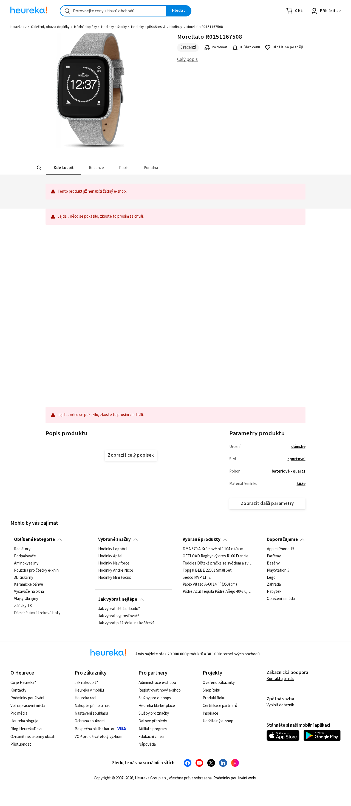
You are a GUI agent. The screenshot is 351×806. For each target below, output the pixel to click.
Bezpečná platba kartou (95, 729)
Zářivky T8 (23, 606)
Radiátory (22, 549)
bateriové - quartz (288, 471)
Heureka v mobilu (89, 690)
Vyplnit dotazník (280, 705)
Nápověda (147, 744)
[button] (63, 168)
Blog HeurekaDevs (26, 729)
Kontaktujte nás (280, 679)
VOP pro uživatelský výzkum (98, 737)
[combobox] (113, 10)
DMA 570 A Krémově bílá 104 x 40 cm (213, 549)
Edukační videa (151, 737)
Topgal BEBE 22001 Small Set (207, 570)
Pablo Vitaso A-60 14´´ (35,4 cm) (210, 584)
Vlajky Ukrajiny (26, 599)
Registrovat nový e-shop (159, 690)
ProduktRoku (214, 698)
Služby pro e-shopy (154, 698)
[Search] (39, 168)
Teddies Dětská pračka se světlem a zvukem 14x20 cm (218, 563)
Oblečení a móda (281, 599)
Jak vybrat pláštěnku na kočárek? (126, 623)
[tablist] (140, 168)
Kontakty (18, 690)
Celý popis (187, 59)
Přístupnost (20, 744)
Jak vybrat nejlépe (117, 599)
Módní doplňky (85, 26)
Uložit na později (288, 47)
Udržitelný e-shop (218, 721)
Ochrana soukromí (90, 721)
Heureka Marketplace (156, 706)
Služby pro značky (153, 713)
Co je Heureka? (23, 683)
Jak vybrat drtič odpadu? (119, 609)
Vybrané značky (114, 539)
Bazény (273, 563)
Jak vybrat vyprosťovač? (118, 616)
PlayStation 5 (278, 570)
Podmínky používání (27, 698)
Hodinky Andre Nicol (115, 570)
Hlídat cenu (250, 47)
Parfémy (274, 556)
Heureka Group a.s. (151, 778)
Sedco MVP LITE (197, 577)
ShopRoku (211, 690)
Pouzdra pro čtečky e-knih (36, 570)
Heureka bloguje (24, 721)
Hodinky (175, 26)
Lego (271, 577)
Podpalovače (25, 556)
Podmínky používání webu (235, 778)
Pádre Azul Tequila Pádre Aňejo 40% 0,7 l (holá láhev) (218, 591)
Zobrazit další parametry (267, 503)
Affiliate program (152, 729)
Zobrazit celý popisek (131, 455)
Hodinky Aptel (110, 556)
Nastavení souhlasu (91, 713)
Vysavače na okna (29, 591)
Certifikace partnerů (220, 706)
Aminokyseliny (26, 563)
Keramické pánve (28, 584)
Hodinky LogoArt (112, 549)
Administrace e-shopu (157, 683)
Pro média (18, 713)
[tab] (63, 168)
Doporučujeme (282, 539)
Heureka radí (85, 698)
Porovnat (220, 47)
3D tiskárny (23, 577)
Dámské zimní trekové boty (37, 613)
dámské (298, 447)
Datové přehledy (152, 721)
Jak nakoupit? (86, 683)
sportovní (296, 459)
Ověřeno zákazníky (219, 683)
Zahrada (274, 584)
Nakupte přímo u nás (92, 706)
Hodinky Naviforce (113, 563)
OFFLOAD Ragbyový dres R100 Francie (215, 556)
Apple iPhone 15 (280, 549)
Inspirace (210, 713)
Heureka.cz (18, 26)
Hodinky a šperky (114, 26)
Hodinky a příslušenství (148, 26)
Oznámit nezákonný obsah (32, 737)
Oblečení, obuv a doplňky (50, 26)
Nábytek (274, 591)
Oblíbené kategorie (34, 539)
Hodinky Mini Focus (114, 577)
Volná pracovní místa (27, 706)
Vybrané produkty (201, 539)
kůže (301, 484)
